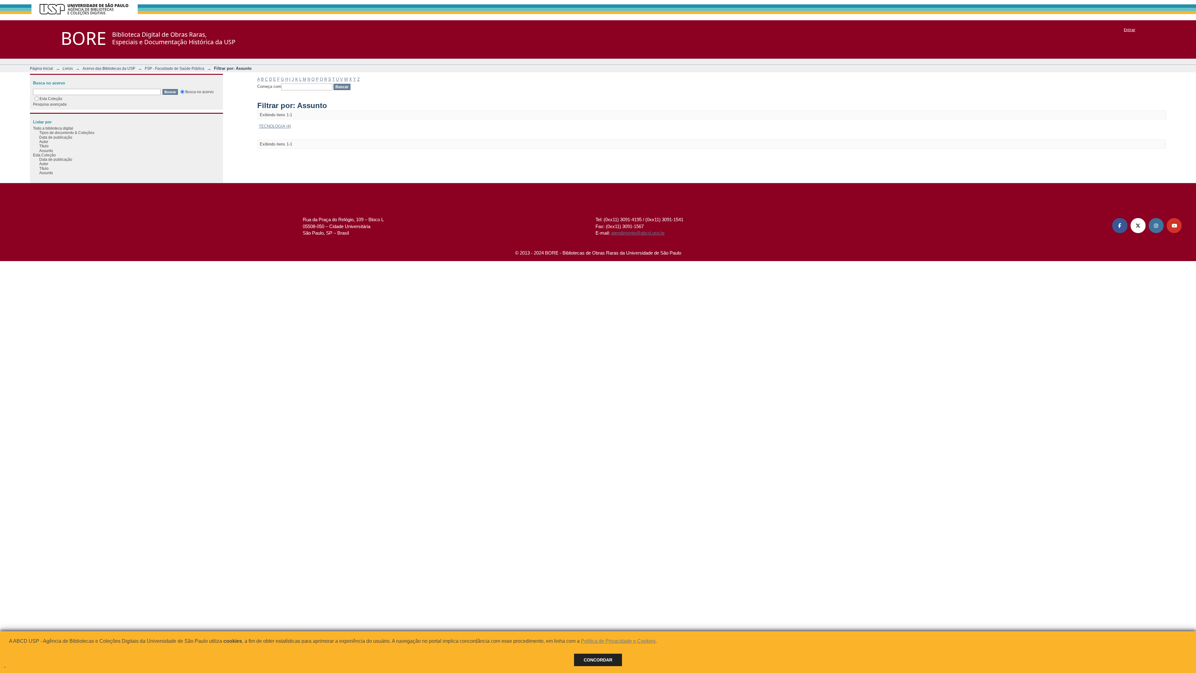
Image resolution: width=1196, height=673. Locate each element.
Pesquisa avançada (50, 104)
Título (44, 146)
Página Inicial (41, 68)
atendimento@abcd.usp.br (638, 233)
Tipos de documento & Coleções (66, 133)
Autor (43, 142)
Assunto (46, 151)
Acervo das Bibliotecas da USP (109, 68)
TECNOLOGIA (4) (275, 126)
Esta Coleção (51, 99)
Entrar (1129, 29)
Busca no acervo (199, 92)
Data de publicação (55, 137)
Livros (68, 68)
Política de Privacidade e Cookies (618, 641)
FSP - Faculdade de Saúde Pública (174, 68)
